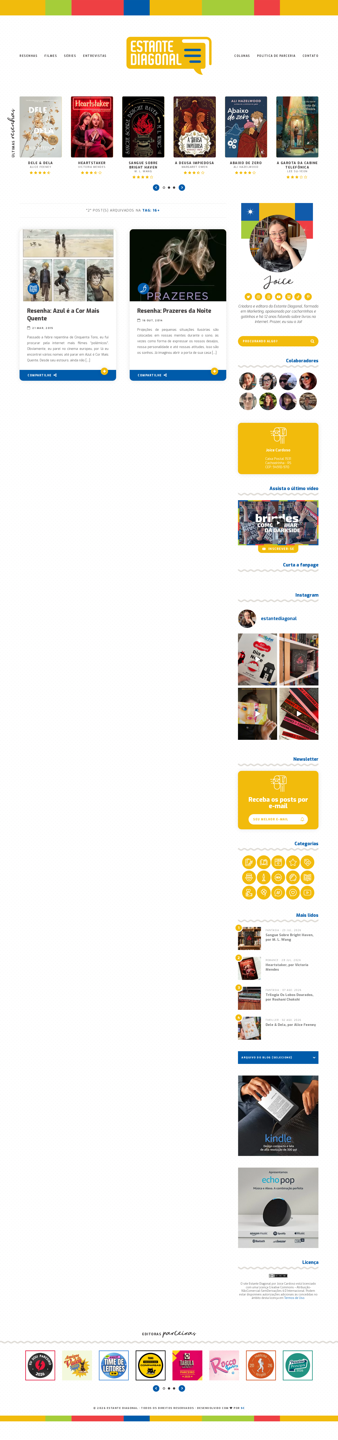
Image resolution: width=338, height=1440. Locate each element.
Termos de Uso (294, 1298)
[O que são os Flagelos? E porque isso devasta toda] (298, 659)
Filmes (50, 56)
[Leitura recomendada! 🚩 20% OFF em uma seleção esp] (257, 714)
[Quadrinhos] (33, 288)
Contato (311, 56)
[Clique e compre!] (278, 1115)
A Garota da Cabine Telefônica (245, 167)
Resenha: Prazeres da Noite (174, 311)
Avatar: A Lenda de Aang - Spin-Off (297, 148)
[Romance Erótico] (143, 288)
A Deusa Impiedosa (143, 165)
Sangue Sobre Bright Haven (91, 167)
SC (243, 1408)
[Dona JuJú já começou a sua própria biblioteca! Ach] (257, 659)
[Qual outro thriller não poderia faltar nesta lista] (298, 714)
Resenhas (28, 56)
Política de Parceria (276, 56)
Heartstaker (40, 165)
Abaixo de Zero (195, 165)
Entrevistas (95, 56)
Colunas (242, 56)
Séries (70, 56)
